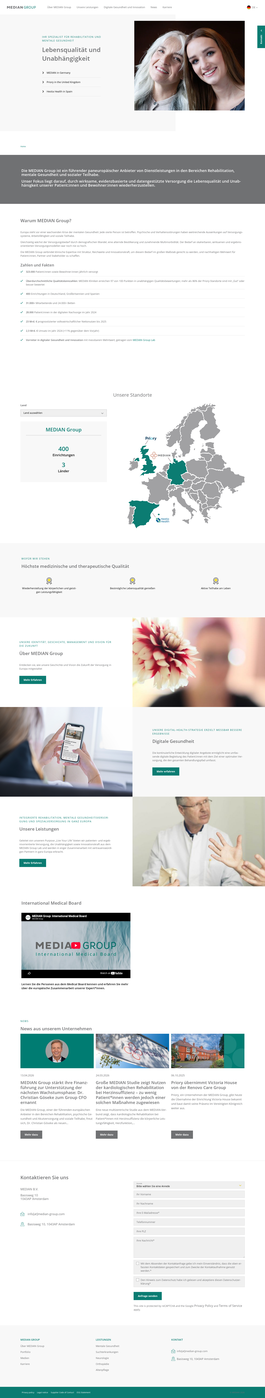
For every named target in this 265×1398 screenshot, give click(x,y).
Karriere (167, 7)
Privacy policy (28, 1392)
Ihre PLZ (141, 1231)
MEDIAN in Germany (58, 72)
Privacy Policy (203, 1306)
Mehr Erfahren (33, 679)
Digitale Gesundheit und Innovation (124, 7)
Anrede (139, 1183)
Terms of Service (230, 1306)
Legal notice (42, 1392)
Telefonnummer (146, 1222)
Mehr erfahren (166, 771)
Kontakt (261, 39)
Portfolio (25, 1352)
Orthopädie (102, 1364)
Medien (24, 1358)
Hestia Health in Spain (59, 91)
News (154, 7)
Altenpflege (102, 1370)
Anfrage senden (147, 1296)
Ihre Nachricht (145, 1240)
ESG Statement (83, 1392)
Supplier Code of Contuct (62, 1392)
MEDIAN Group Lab (144, 340)
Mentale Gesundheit (107, 1346)
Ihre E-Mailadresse (148, 1212)
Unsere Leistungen (87, 7)
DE (253, 7)
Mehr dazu (31, 1134)
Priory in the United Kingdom (63, 82)
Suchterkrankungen (107, 1352)
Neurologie (102, 1358)
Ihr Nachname (145, 1203)
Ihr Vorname (144, 1194)
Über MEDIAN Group (59, 7)
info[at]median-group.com (46, 1214)
